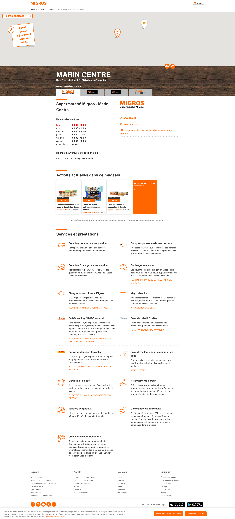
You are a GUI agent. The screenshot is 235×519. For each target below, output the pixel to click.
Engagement (166, 483)
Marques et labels (81, 492)
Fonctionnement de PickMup (146, 329)
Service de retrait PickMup (41, 480)
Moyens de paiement (82, 483)
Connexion (200, 3)
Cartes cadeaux (37, 486)
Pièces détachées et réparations (43, 483)
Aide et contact (36, 477)
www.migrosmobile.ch (143, 307)
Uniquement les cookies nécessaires (168, 514)
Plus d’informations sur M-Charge (88, 307)
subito (76, 486)
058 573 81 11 (130, 118)
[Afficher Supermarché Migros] (68, 92)
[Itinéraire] (167, 68)
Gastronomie (123, 492)
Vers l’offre (138, 370)
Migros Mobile (36, 492)
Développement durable (170, 480)
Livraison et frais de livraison (85, 477)
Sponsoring (165, 489)
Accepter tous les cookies (195, 514)
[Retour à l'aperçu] (30, 16)
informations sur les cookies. (55, 516)
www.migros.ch (131, 124)
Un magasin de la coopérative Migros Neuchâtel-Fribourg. (146, 132)
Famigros (121, 483)
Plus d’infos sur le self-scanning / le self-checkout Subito (90, 340)
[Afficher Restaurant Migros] (92, 92)
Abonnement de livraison (83, 480)
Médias (164, 492)
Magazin (121, 477)
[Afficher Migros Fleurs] (140, 92)
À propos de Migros (168, 477)
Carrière (164, 486)
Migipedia (121, 489)
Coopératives (166, 495)
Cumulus (77, 489)
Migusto (121, 480)
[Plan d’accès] (172, 68)
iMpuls (120, 486)
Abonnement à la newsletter (41, 495)
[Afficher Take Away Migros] (116, 92)
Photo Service (36, 489)
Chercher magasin (16, 16)
